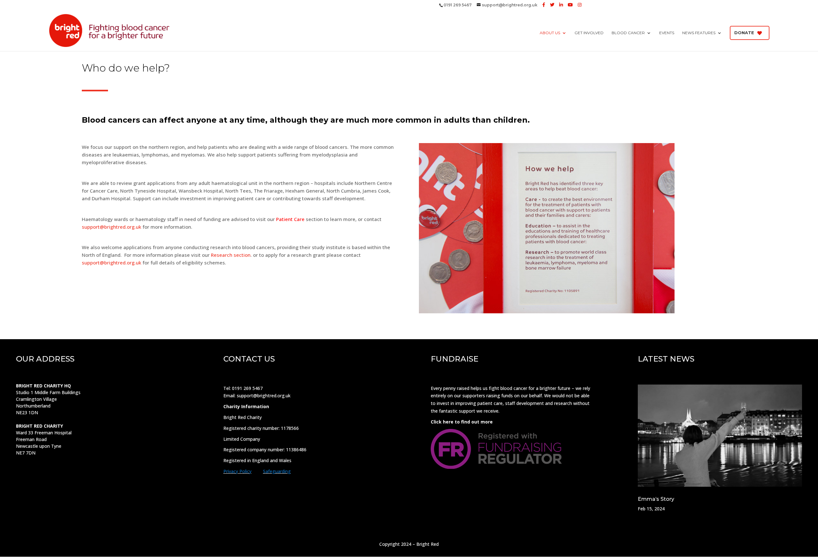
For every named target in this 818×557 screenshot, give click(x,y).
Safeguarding (277, 471)
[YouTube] (570, 5)
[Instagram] (580, 5)
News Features (698, 33)
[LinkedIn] (561, 5)
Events (666, 33)
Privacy (230, 471)
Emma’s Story (656, 499)
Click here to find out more (462, 422)
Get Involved (589, 33)
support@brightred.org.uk (111, 227)
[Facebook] (543, 5)
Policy (244, 471)
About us (550, 33)
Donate (744, 32)
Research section (231, 255)
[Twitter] (552, 5)
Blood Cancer (628, 33)
